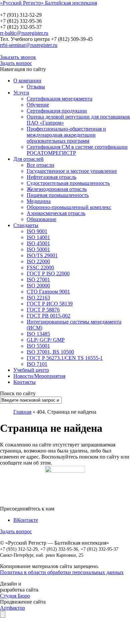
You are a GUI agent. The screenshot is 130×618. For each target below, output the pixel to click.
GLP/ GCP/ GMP (46, 340)
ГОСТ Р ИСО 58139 (50, 303)
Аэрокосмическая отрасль (56, 213)
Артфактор (12, 608)
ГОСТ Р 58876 (43, 310)
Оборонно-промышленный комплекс (69, 207)
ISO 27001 (38, 279)
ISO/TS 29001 (42, 255)
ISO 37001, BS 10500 (50, 352)
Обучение (38, 105)
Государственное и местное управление (72, 171)
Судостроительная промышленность (68, 183)
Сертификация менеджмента (59, 98)
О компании (27, 80)
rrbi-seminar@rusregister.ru (28, 45)
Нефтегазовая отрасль (51, 177)
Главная (22, 412)
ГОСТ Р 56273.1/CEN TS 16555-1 (65, 358)
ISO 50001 (38, 249)
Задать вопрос (16, 63)
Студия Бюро (15, 596)
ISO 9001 (37, 231)
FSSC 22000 (40, 267)
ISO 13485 (38, 334)
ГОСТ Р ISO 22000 (48, 273)
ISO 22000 (38, 261)
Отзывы (36, 86)
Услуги (21, 92)
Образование (41, 219)
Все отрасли (40, 165)
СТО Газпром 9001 (48, 291)
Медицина (39, 201)
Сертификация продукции (57, 111)
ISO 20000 (38, 285)
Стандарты (25, 225)
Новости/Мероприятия (39, 376)
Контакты (24, 382)
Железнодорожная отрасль (57, 189)
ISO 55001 (38, 346)
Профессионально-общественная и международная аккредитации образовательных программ (66, 135)
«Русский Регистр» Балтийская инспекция (48, 3)
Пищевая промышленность (58, 195)
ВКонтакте (25, 520)
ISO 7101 (37, 364)
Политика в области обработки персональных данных (62, 572)
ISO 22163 (38, 297)
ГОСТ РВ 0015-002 (48, 316)
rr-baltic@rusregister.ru (24, 33)
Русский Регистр (45, 9)
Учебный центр (31, 370)
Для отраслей (28, 159)
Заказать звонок (18, 57)
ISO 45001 (38, 243)
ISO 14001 (38, 237)
